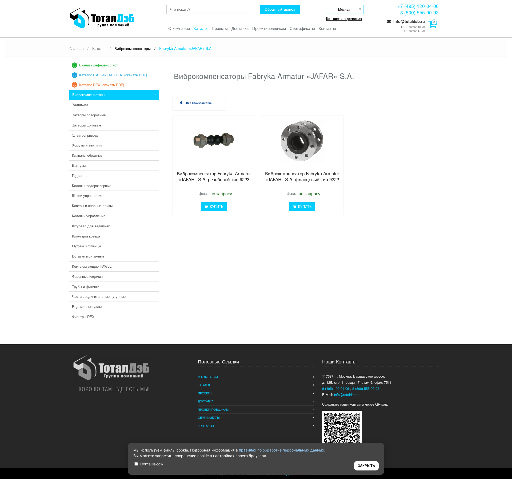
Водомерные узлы (87, 306)
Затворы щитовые (86, 125)
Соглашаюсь (151, 464)
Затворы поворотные (89, 114)
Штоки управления (87, 195)
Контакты (327, 28)
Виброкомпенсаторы (88, 94)
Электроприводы (85, 135)
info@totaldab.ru (408, 21)
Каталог (201, 28)
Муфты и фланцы (86, 245)
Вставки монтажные (88, 256)
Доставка (240, 28)
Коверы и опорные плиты (92, 205)
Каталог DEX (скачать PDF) (101, 84)
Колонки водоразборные (91, 185)
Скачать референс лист (98, 65)
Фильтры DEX (83, 316)
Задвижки (80, 104)
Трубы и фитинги (85, 286)
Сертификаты (302, 28)
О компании (179, 28)
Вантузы (79, 165)
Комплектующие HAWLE (92, 266)
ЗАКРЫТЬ (366, 466)
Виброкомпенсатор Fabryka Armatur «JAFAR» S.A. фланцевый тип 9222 (302, 176)
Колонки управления (88, 215)
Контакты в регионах (344, 18)
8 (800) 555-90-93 (419, 12)
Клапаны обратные (87, 155)
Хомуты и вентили (87, 145)
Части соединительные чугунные (99, 296)
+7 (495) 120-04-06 (418, 6)
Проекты (220, 28)
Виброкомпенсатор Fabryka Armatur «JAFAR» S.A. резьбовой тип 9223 (214, 176)
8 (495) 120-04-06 (336, 388)
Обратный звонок (280, 9)
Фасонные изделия (87, 276)
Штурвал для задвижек (91, 225)
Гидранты (79, 175)
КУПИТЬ (215, 206)
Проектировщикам (269, 28)
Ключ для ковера (86, 236)
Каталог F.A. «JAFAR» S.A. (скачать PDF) (113, 74)
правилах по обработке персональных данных (281, 450)
